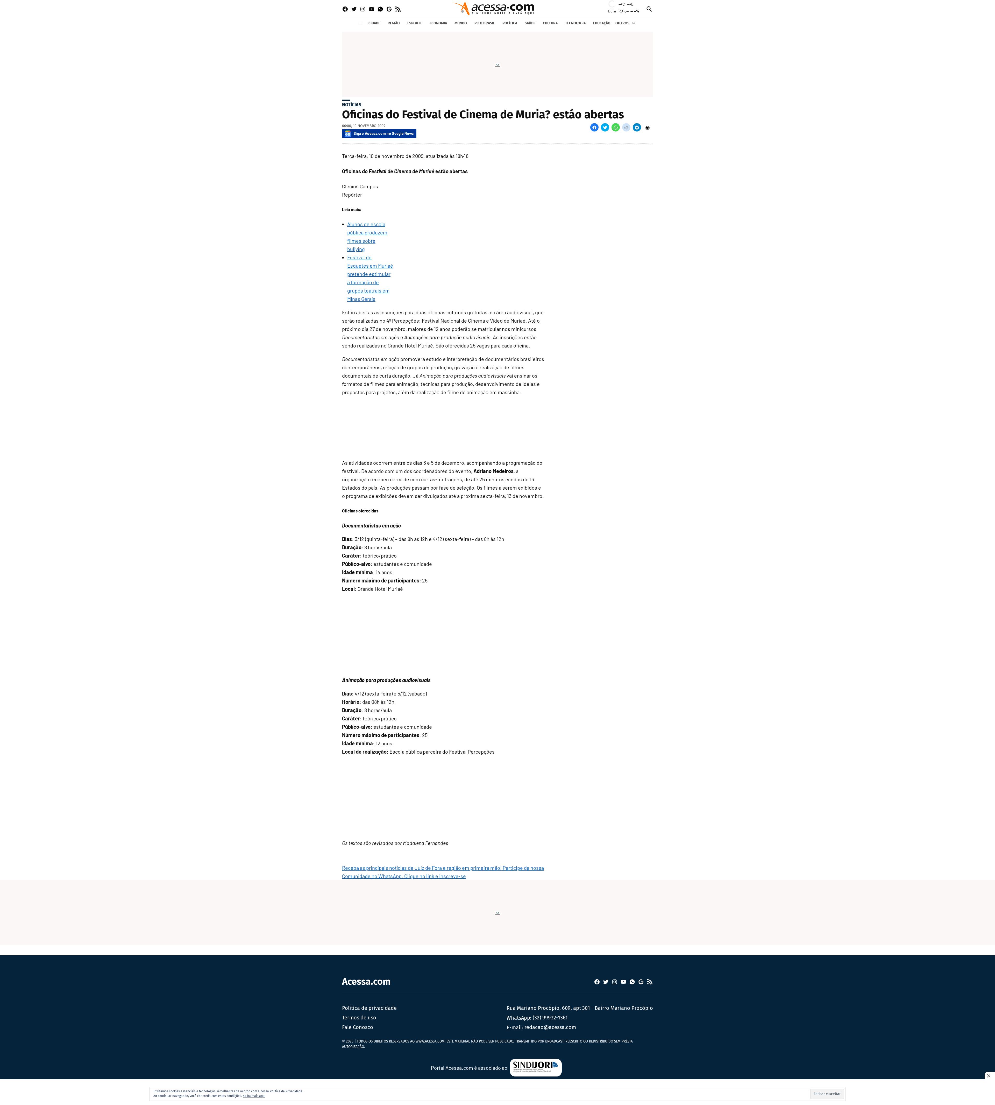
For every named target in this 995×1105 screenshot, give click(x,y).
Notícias (351, 105)
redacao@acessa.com (550, 1027)
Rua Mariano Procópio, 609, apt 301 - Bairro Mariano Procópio (580, 1008)
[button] (594, 127)
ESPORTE (414, 23)
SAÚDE (530, 23)
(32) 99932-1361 (550, 1017)
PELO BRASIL (484, 23)
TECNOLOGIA (575, 23)
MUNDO (460, 23)
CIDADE (374, 23)
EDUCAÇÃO (601, 23)
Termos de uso (359, 1017)
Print (647, 127)
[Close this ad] (990, 1076)
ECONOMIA (438, 23)
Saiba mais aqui (254, 1096)
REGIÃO (394, 23)
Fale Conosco (357, 1027)
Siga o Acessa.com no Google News (384, 133)
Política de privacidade (369, 1008)
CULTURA (550, 23)
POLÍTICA (509, 23)
